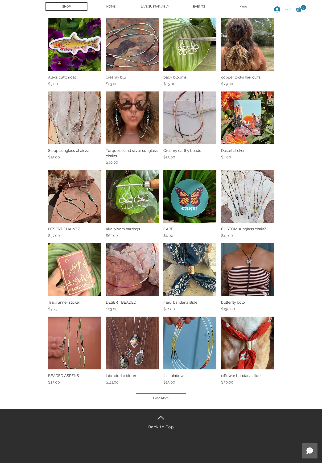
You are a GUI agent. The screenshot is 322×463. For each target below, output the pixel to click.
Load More (161, 398)
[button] (301, 8)
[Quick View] (74, 44)
